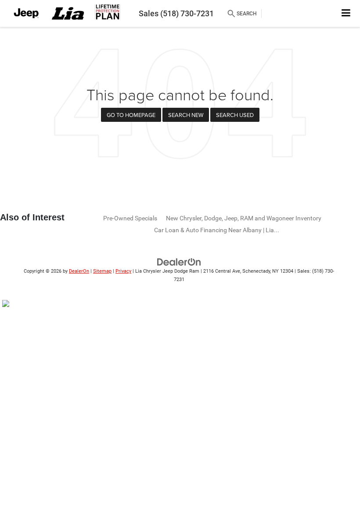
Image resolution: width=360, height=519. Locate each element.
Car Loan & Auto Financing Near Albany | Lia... (216, 230)
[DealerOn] (179, 262)
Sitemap (102, 271)
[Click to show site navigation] (346, 13)
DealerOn (79, 271)
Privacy (123, 271)
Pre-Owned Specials (130, 218)
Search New (185, 115)
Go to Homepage (131, 115)
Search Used (235, 115)
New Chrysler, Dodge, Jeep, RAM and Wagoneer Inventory (243, 218)
